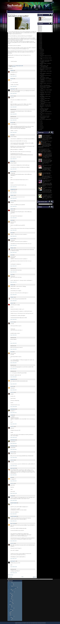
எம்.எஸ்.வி (9, 589)
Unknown (11, 284)
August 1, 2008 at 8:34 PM (13, 93)
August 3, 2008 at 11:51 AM (13, 493)
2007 (40, 129)
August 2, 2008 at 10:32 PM (13, 457)
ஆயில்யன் (12, 208)
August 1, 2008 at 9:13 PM (13, 252)
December (41, 49)
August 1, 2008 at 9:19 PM (13, 300)
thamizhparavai (12, 445)
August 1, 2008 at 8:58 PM (13, 192)
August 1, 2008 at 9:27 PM (13, 368)
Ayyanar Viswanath (13, 502)
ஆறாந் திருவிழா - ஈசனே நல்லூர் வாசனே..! (45, 104)
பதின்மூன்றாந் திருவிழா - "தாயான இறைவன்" (45, 86)
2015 (40, 39)
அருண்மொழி (9, 582)
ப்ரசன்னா (11, 386)
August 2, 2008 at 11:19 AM (13, 437)
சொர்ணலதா (9, 597)
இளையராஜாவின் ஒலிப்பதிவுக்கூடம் (12, 587)
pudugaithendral (12, 189)
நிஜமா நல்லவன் (12, 468)
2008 (40, 48)
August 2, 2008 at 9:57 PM (13, 443)
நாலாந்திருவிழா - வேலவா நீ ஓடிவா (44, 108)
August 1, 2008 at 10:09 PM (13, 406)
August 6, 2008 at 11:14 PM (13, 572)
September (41, 53)
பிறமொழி (9, 609)
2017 (40, 37)
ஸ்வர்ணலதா (9, 619)
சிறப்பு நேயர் (9, 594)
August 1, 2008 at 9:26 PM (13, 362)
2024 (40, 28)
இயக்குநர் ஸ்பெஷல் (10, 583)
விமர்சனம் (9, 617)
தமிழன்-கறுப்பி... (12, 88)
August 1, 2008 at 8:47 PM (13, 158)
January (41, 128)
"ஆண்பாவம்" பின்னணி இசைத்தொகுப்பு (45, 85)
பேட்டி (8, 612)
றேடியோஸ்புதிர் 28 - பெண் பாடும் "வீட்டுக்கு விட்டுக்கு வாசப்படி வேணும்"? (46, 181)
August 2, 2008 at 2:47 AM (13, 412)
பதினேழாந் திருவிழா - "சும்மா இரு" (44, 77)
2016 (40, 38)
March (41, 125)
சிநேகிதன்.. (12, 195)
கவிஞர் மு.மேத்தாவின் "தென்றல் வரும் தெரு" (45, 67)
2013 (40, 42)
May (40, 123)
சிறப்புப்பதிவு (9, 596)
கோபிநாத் (11, 78)
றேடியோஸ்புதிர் (13, 66)
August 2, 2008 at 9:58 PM (13, 449)
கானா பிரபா (14, 65)
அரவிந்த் (11, 495)
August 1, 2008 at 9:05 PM (13, 217)
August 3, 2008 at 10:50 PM (13, 500)
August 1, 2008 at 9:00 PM (13, 198)
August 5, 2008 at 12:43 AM (13, 566)
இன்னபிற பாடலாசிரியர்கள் (11, 588)
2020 (40, 33)
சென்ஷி (11, 134)
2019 (40, 34)
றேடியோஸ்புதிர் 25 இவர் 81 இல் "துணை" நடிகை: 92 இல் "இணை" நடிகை (46, 174)
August (41, 54)
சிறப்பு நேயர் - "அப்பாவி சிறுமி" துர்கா (47, 153)
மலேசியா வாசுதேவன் (10, 616)
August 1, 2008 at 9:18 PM (13, 294)
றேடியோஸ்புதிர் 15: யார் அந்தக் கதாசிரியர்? (45, 119)
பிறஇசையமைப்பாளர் (10, 608)
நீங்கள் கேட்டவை (10, 603)
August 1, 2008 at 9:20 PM (13, 319)
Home (22, 576)
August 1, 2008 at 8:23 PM (13, 86)
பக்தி (8, 604)
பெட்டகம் (9, 611)
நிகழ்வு (9, 601)
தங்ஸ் (11, 477)
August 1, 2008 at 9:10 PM (13, 245)
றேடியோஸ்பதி (14, 5)
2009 (40, 47)
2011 (40, 44)
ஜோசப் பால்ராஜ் (12, 523)
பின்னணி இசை (10, 610)
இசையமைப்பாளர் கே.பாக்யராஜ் (46, 159)
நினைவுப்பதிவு (10, 602)
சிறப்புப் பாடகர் (10, 595)
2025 (40, 27)
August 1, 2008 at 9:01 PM (13, 206)
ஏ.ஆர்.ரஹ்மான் (10, 590)
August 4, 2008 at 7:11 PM (13, 558)
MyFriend (11, 70)
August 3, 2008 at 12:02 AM (13, 465)
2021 (40, 32)
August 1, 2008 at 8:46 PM (13, 132)
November (41, 50)
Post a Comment (10, 574)
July (40, 120)
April (40, 124)
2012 (40, 43)
